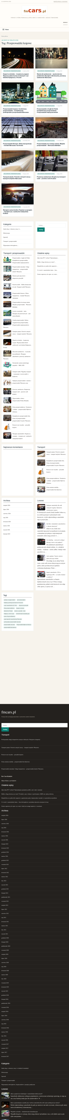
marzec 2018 (4, 1032)
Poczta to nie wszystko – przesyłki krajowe (12, 754)
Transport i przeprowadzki (12, 71)
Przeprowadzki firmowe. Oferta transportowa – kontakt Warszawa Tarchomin (17, 144)
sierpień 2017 (4, 1048)
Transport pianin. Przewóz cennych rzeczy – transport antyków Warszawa (17, 177)
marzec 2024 (4, 856)
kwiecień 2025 (5, 848)
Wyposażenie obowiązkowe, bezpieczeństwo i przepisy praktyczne (18, 1084)
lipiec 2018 (4, 1015)
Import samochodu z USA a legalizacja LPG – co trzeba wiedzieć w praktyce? (55, 574)
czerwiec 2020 (5, 962)
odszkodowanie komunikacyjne (22, 613)
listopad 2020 (4, 942)
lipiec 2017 (4, 1052)
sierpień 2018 (4, 1011)
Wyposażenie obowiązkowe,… (11, 245)
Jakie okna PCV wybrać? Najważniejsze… (48, 258)
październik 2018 (5, 1003)
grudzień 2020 (5, 938)
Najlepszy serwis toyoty (9, 613)
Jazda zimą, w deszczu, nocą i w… (12, 229)
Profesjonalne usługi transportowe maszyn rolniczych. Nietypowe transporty (20, 739)
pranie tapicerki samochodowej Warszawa (13, 619)
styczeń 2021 (4, 934)
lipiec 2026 (6, 509)
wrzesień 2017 (5, 1044)
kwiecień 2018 (5, 1028)
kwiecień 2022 (5, 872)
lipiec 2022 (4, 868)
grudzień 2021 (5, 889)
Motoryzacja (6, 233)
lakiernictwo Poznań (8, 611)
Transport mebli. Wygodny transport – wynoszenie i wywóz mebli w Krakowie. (21, 374)
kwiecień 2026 (7, 521)
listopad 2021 (4, 893)
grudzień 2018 (5, 995)
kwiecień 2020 (5, 970)
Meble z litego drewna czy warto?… (46, 262)
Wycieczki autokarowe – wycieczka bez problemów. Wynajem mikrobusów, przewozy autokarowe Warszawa (51, 75)
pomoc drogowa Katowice (9, 616)
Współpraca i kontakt (61, 1)
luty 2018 (3, 1036)
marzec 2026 (6, 526)
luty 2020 (3, 979)
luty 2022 (3, 881)
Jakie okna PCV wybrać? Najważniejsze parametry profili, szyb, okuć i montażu (21, 790)
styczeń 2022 (4, 885)
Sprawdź (5, 237)
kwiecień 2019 (5, 987)
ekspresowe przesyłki (23, 605)
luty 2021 (3, 930)
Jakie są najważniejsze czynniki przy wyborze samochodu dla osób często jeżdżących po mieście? (35, 1103)
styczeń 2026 (6, 530)
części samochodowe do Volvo (10, 605)
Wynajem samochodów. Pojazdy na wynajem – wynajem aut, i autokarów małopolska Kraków (17, 211)
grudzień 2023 (5, 860)
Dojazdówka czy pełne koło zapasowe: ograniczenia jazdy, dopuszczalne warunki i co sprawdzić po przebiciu (29, 798)
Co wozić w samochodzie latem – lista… (47, 270)
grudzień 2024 (5, 852)
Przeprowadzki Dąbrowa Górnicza (24, 624)
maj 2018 (3, 1024)
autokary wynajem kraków (9, 600)
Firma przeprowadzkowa (9, 608)
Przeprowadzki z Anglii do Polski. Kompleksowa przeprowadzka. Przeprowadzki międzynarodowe (47, 110)
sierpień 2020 (4, 954)
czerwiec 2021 (5, 913)
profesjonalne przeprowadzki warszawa (12, 622)
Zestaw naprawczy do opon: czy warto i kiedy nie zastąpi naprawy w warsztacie (21, 806)
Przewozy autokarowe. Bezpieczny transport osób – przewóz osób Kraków (51, 177)
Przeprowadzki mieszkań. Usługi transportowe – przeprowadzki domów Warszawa (20, 269)
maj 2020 (3, 966)
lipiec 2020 (4, 958)
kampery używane (20, 608)
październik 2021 (5, 897)
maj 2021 (3, 917)
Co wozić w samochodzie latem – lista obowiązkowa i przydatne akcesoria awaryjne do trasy (25, 802)
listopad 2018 (4, 999)
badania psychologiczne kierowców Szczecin (13, 602)
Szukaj (65, 22)
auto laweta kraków (21, 600)
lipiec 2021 (4, 909)
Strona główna (4, 36)
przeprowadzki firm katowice (10, 627)
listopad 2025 (6, 534)
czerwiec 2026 (7, 513)
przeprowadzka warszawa (9, 624)
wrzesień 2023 (5, 864)
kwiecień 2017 (5, 1056)
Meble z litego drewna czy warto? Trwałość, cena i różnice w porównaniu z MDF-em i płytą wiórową (27, 794)
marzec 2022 (4, 876)
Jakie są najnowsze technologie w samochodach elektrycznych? (26, 1094)
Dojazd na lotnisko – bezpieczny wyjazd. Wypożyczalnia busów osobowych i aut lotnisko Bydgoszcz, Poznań (16, 75)
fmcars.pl (8, 711)
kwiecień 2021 (5, 921)
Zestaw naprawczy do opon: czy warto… (47, 274)
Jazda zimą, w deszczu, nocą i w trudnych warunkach (14, 1068)
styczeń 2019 (4, 991)
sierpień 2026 (6, 505)
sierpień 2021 (4, 905)
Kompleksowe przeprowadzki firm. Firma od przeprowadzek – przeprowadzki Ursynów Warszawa (21, 418)
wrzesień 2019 (5, 983)
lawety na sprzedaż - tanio (19, 611)
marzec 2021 (4, 926)
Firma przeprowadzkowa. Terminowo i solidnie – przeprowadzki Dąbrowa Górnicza (22, 409)
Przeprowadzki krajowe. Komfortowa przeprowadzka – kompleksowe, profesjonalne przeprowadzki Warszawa (16, 110)
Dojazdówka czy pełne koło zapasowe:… (47, 266)
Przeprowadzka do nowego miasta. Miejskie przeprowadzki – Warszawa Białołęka (51, 144)
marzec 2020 (4, 974)
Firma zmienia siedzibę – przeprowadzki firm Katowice (15, 762)
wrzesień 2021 (5, 901)
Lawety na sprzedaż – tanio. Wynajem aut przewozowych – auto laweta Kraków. (21, 313)
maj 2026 (5, 517)
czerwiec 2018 (5, 1019)
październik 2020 (5, 946)
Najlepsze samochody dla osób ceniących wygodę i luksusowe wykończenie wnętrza (54, 507)
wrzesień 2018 (5, 1007)
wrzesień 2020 (5, 950)
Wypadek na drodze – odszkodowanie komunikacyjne (24, 1111)
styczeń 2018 (4, 1040)
